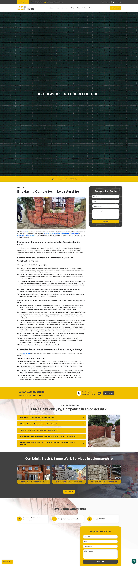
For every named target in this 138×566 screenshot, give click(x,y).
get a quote (69, 492)
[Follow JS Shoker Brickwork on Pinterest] (117, 2)
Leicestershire (63, 179)
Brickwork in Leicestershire (52, 234)
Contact (91, 8)
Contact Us (109, 393)
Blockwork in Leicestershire (25, 235)
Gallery (84, 8)
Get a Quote (23, 2)
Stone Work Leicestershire (104, 482)
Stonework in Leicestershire (70, 234)
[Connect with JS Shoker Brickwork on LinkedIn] (120, 2)
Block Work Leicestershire (69, 482)
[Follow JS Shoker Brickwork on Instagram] (111, 2)
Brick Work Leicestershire (34, 482)
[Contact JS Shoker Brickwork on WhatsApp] (134, 561)
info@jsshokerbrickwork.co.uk (68, 519)
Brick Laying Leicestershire (78, 179)
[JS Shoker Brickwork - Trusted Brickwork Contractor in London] (25, 8)
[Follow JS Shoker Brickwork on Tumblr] (115, 2)
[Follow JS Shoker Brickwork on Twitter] (113, 2)
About (57, 8)
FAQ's (73, 8)
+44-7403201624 (88, 394)
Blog (78, 8)
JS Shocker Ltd (25, 232)
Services (64, 8)
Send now (106, 221)
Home (51, 8)
